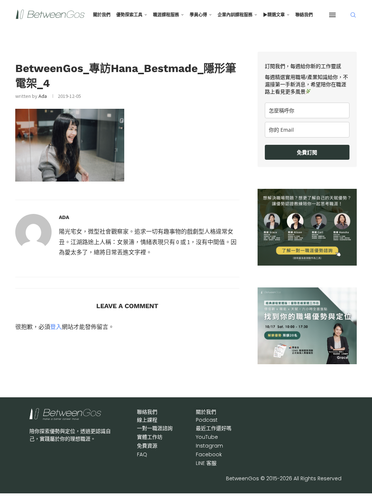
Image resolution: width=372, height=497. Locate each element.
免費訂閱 (307, 152)
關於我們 (101, 14)
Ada (43, 96)
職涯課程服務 (166, 14)
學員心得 (198, 14)
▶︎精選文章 (274, 14)
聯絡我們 (304, 14)
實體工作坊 (149, 437)
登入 (56, 326)
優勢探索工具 (129, 14)
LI (206, 463)
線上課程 (147, 420)
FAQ (142, 454)
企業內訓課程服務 (235, 14)
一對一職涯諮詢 (155, 428)
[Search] (353, 14)
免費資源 (147, 445)
